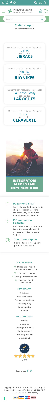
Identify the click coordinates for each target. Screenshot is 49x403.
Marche (24, 320)
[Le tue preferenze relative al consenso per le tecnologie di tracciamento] (4, 398)
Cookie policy (24, 307)
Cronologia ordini (24, 334)
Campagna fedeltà (24, 327)
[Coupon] (41, 2)
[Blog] (46, 2)
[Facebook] (11, 3)
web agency (33, 393)
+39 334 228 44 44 (26, 273)
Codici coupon (27, 28)
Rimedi (24, 310)
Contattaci (24, 338)
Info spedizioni (24, 296)
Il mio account (25, 331)
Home (17, 28)
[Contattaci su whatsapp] (7, 3)
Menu (3, 11)
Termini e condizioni (24, 300)
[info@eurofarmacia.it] (3, 3)
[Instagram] (15, 3)
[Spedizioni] (36, 2)
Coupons (24, 324)
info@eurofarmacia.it (26, 276)
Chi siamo (24, 293)
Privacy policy (24, 303)
